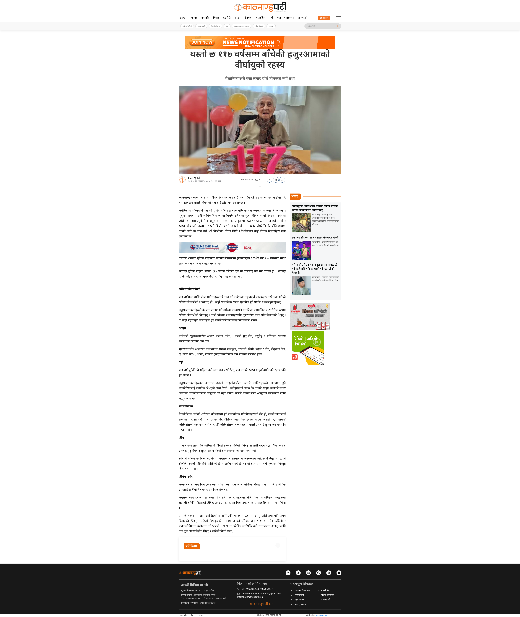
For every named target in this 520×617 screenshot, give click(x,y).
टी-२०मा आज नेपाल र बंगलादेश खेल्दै (315, 237)
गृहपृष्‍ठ (182, 18)
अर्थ (271, 18)
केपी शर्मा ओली (187, 26)
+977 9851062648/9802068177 (257, 589)
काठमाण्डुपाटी (194, 178)
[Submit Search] (338, 26)
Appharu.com (321, 615)
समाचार (193, 18)
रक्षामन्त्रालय (299, 599)
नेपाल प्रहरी (325, 599)
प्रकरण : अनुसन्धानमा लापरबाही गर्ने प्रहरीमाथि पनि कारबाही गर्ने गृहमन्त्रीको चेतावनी (314, 269)
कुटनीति (227, 18)
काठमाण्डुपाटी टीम (262, 604)
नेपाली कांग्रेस (215, 26)
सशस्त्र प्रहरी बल (327, 595)
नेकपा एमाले (201, 26)
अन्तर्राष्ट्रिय (260, 18)
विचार (216, 18)
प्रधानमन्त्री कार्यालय (303, 590)
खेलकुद (247, 18)
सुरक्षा (237, 18)
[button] (338, 18)
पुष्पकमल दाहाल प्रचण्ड (241, 26)
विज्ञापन (193, 615)
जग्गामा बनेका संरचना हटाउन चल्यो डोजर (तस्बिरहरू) (315, 208)
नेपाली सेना (325, 590)
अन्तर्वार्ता (302, 18)
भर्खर (294, 196)
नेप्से (227, 26)
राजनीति (205, 18)
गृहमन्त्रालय (299, 595)
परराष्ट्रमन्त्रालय (300, 604)
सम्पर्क (201, 615)
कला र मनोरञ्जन (285, 18)
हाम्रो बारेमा (183, 615)
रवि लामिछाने (259, 26)
